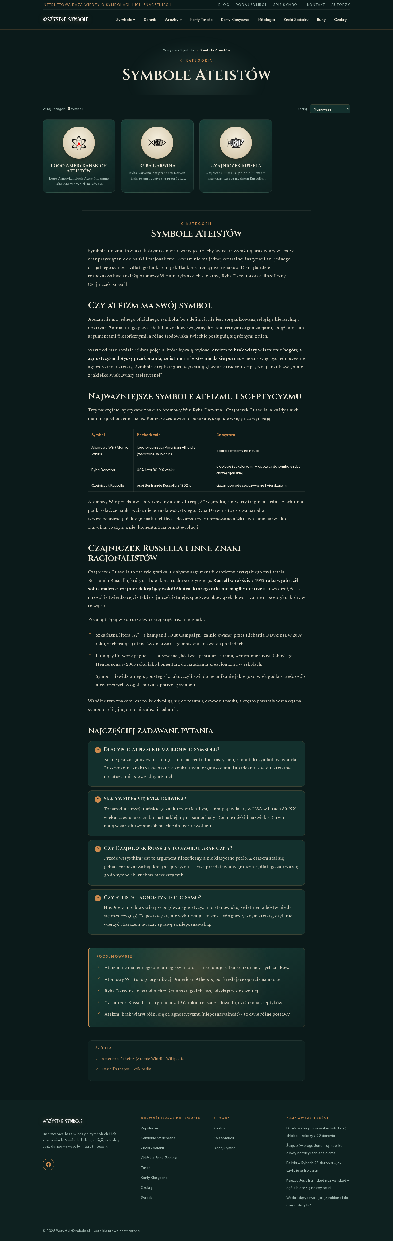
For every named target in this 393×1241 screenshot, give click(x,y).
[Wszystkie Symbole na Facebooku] (48, 1164)
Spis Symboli (287, 4)
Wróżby (173, 19)
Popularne (149, 1128)
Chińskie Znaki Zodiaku (159, 1157)
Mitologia (266, 19)
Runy (321, 19)
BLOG (224, 4)
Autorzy (340, 4)
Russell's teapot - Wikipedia (126, 1069)
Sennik (150, 19)
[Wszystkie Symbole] (65, 19)
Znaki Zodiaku (296, 19)
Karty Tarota (201, 19)
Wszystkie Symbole (179, 50)
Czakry (340, 19)
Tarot (145, 1167)
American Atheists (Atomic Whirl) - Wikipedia (143, 1059)
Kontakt (316, 4)
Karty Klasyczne (235, 19)
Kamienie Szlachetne (158, 1138)
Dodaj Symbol (252, 4)
